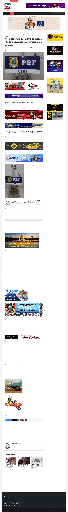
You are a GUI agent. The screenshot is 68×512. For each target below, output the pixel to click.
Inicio (5, 13)
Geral (8, 13)
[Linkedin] (18, 420)
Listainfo (25, 510)
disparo (5, 501)
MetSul (10, 503)
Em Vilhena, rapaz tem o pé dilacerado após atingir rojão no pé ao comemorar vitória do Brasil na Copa (37, 466)
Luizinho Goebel (18, 501)
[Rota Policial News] (7, 7)
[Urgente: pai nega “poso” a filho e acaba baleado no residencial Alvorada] (24, 460)
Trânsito (20, 13)
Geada (8, 501)
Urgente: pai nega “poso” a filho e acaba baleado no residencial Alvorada (23, 465)
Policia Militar (6, 505)
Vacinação (14, 505)
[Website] (12, 445)
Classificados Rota (26, 13)
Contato (63, 510)
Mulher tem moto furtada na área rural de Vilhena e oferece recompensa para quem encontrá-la (10, 466)
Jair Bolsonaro (13, 501)
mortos (17, 503)
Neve (20, 503)
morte (13, 503)
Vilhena (19, 505)
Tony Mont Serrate (16, 443)
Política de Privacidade (57, 510)
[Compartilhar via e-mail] (23, 420)
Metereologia (5, 503)
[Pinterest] (21, 420)
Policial (12, 13)
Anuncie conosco (35, 13)
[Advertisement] (23, 432)
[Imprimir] (26, 420)
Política (16, 13)
